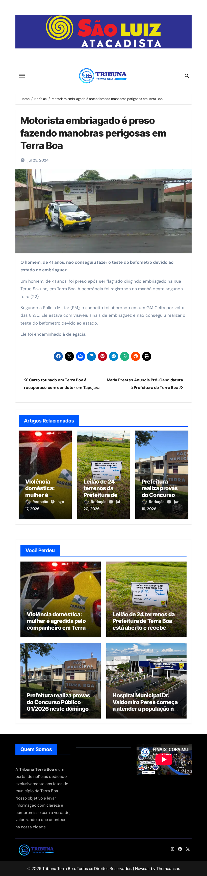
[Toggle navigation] (22, 76)
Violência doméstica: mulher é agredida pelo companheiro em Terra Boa (56, 624)
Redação (41, 501)
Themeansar (168, 868)
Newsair (142, 868)
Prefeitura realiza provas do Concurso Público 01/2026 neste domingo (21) (58, 705)
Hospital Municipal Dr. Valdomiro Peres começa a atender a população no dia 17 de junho (145, 705)
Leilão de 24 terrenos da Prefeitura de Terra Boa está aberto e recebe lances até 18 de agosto (144, 624)
